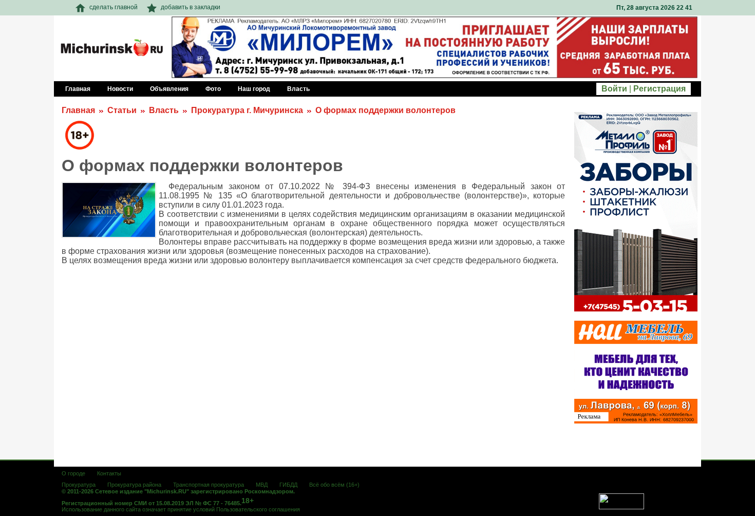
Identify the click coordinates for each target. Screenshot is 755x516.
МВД (262, 485)
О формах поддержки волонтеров (385, 110)
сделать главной (113, 7)
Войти (614, 88)
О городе (73, 473)
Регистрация (659, 88)
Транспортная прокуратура (208, 485)
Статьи (122, 110)
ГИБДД (288, 485)
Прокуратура (79, 485)
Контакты (109, 473)
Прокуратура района (134, 485)
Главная (78, 110)
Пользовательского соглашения (258, 509)
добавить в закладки (190, 7)
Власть (164, 110)
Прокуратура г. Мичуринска (247, 110)
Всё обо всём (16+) (334, 485)
